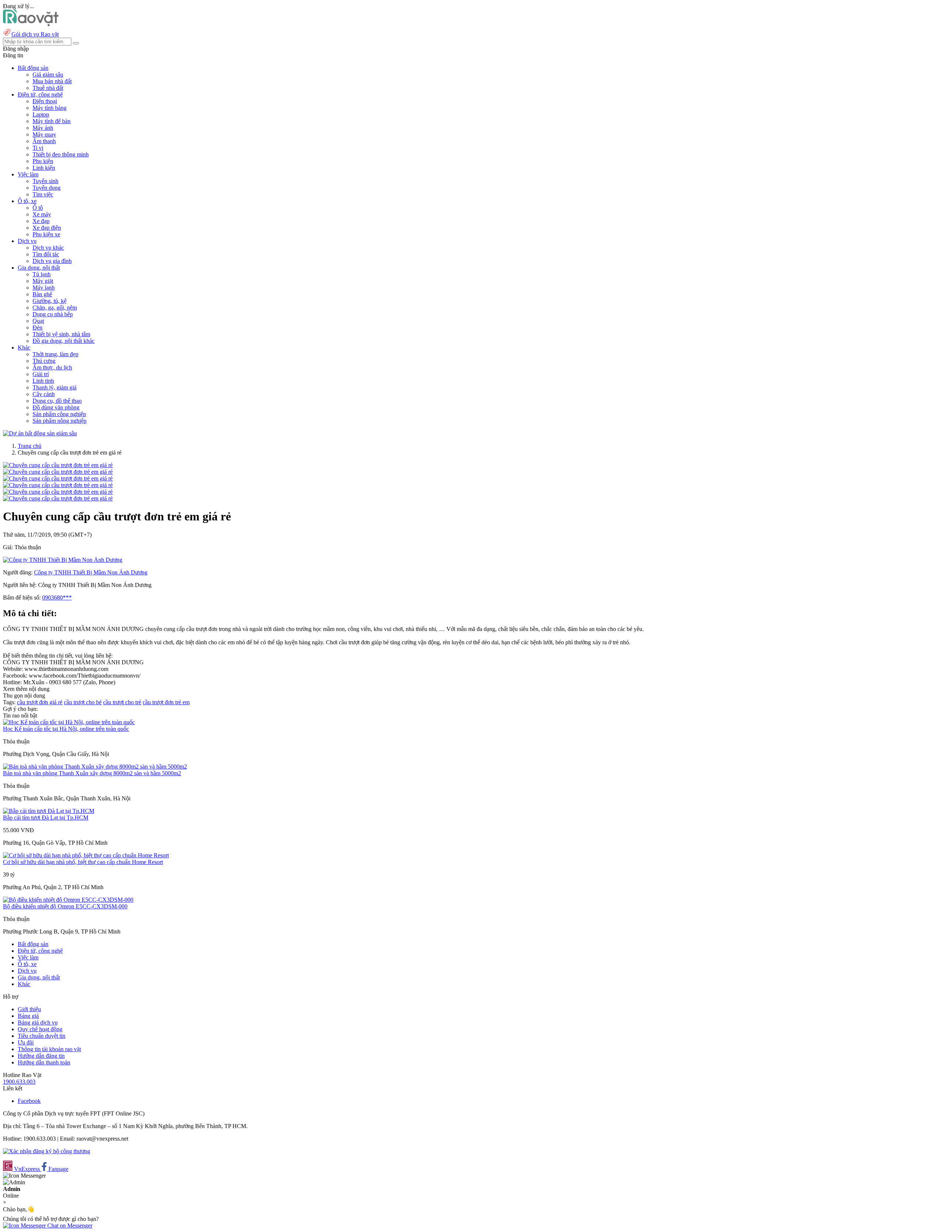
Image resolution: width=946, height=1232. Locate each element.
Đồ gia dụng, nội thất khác (64, 341)
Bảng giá (28, 1016)
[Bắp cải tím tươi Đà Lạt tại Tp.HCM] (48, 811)
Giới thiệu (29, 1009)
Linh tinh (43, 381)
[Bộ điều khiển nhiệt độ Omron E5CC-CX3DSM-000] (68, 900)
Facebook (29, 1101)
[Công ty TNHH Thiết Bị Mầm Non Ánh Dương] (62, 560)
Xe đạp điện (47, 228)
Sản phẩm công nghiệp (59, 414)
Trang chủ (29, 446)
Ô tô (38, 208)
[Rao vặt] (31, 24)
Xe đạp (41, 221)
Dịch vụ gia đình (52, 261)
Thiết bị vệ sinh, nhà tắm (61, 334)
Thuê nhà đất (48, 88)
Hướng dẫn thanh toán (44, 1062)
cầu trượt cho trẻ (122, 702)
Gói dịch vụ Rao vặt (35, 34)
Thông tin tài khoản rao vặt (49, 1049)
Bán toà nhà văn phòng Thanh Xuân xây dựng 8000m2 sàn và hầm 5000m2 (92, 773)
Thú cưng (44, 361)
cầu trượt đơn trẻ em (166, 702)
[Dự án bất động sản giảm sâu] (40, 433)
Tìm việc (43, 194)
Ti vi (38, 148)
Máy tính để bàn (52, 121)
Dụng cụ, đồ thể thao (57, 401)
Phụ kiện (43, 161)
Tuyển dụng (47, 188)
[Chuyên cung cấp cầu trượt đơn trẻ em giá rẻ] (58, 465)
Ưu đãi (26, 1042)
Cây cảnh (44, 394)
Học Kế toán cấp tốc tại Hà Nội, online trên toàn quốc (66, 729)
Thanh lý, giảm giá (54, 387)
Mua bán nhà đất (52, 81)
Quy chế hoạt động (40, 1029)
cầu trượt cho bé (83, 702)
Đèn (37, 327)
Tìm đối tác (46, 254)
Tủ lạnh (42, 274)
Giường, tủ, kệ (50, 301)
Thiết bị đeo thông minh (61, 154)
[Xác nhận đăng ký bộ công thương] (46, 1151)
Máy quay (44, 134)
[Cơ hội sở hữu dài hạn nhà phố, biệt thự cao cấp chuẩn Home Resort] (86, 855)
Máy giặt (43, 281)
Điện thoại (45, 101)
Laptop (41, 114)
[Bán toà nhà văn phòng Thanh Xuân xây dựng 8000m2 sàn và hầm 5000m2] (95, 766)
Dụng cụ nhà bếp (53, 314)
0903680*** (57, 597)
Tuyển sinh (45, 181)
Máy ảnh (43, 128)
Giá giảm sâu (48, 74)
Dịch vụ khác (48, 247)
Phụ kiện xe (46, 234)
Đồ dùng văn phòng (56, 407)
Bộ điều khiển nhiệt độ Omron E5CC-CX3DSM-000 (65, 906)
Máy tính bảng (50, 108)
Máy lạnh (44, 287)
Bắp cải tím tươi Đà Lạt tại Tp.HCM (45, 817)
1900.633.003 (19, 1082)
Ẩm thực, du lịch (52, 367)
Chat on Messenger (69, 1225)
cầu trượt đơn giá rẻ (39, 702)
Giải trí (41, 374)
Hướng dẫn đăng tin (41, 1056)
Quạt (38, 321)
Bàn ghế (42, 294)
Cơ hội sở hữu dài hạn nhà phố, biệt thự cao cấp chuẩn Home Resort (83, 862)
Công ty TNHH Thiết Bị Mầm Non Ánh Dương (90, 572)
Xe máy (42, 214)
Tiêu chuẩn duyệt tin (41, 1036)
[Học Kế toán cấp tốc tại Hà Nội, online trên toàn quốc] (69, 722)
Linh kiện (44, 168)
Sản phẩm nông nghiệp (59, 421)
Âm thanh (44, 141)
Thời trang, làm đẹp (55, 354)
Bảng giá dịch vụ (38, 1022)
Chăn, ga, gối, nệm (55, 307)
